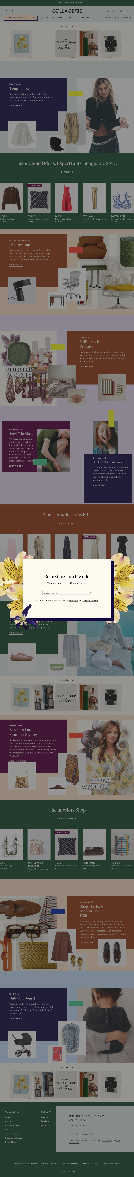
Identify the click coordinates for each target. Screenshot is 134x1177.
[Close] (106, 564)
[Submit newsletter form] (89, 592)
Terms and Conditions (90, 600)
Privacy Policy (73, 600)
